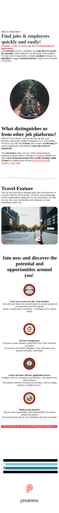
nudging (40, 155)
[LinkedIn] (4, 468)
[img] (29, 17)
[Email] (4, 464)
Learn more (15, 163)
